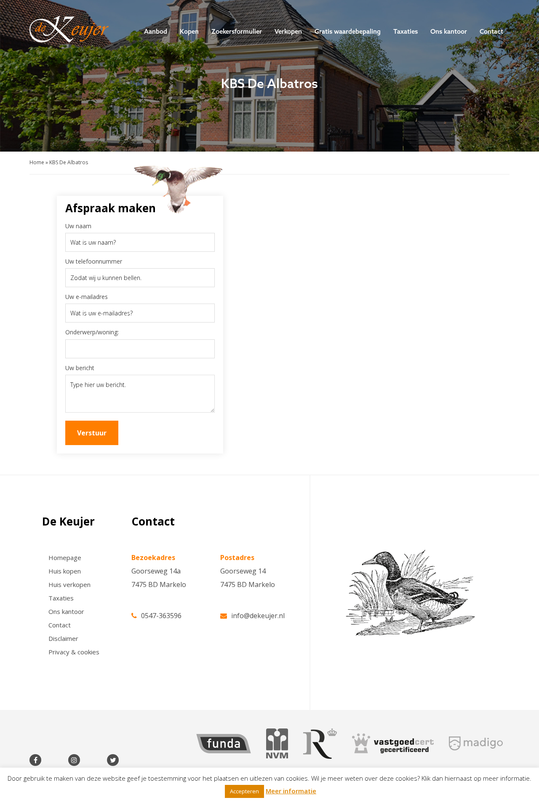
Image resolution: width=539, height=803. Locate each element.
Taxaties (405, 31)
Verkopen (288, 31)
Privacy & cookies (73, 652)
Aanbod (155, 31)
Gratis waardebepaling (348, 31)
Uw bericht (79, 368)
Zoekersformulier (236, 31)
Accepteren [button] (244, 791)
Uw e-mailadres (86, 297)
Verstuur (92, 433)
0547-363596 (161, 615)
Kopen (189, 31)
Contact (491, 31)
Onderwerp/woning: (92, 332)
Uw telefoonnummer (93, 261)
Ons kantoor (448, 31)
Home (36, 162)
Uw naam (78, 226)
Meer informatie (291, 791)
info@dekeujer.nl (258, 615)
